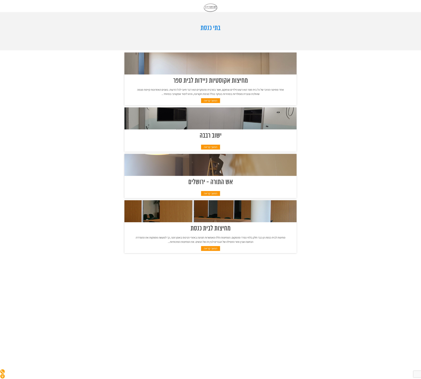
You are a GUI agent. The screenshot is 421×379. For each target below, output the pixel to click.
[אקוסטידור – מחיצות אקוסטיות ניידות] (210, 5)
